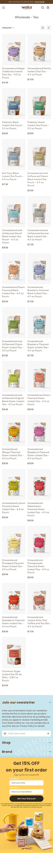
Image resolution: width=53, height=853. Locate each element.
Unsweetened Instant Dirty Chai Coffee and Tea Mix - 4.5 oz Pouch (39, 622)
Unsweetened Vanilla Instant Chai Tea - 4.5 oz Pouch (39, 71)
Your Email (14, 788)
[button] (26, 799)
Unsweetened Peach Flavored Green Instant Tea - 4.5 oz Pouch (39, 400)
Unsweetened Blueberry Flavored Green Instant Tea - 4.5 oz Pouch (38, 346)
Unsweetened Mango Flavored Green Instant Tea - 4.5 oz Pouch (13, 454)
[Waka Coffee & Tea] (26, 7)
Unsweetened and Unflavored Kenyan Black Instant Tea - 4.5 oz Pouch (38, 235)
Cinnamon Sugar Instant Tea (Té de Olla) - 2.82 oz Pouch (12, 676)
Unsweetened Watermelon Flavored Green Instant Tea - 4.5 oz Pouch (38, 509)
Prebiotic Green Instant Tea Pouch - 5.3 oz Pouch (38, 125)
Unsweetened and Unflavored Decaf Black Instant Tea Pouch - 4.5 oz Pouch (12, 236)
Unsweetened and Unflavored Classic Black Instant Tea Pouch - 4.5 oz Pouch (38, 179)
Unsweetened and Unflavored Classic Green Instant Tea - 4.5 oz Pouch (13, 346)
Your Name (14, 779)
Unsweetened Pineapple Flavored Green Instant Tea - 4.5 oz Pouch (13, 565)
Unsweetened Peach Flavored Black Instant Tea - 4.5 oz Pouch (13, 292)
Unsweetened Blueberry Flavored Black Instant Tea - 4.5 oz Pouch (38, 292)
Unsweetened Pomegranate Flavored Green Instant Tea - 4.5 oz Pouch (38, 566)
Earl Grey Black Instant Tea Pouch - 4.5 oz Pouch (13, 176)
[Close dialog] (51, 759)
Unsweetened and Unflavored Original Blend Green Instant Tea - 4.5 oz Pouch (13, 400)
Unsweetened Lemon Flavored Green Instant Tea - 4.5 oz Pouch (13, 508)
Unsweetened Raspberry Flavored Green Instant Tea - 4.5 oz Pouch (38, 454)
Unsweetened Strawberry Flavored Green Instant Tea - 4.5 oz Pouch (13, 622)
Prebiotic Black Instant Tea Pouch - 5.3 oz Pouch (13, 125)
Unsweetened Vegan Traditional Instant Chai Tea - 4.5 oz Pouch (13, 73)
